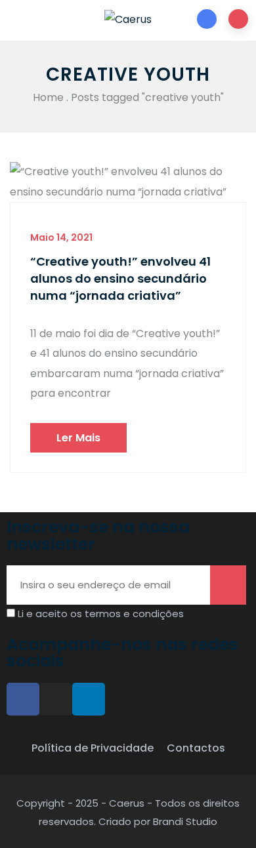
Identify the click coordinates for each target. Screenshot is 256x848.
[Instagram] (55, 699)
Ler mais (78, 437)
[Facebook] (23, 699)
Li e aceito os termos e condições (101, 613)
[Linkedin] (88, 699)
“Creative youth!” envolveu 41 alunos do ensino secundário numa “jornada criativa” (120, 278)
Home (48, 97)
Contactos (196, 748)
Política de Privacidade (93, 748)
